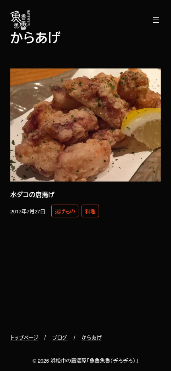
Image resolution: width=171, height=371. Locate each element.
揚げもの (65, 211)
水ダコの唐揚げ (32, 194)
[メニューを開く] (156, 20)
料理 (90, 211)
